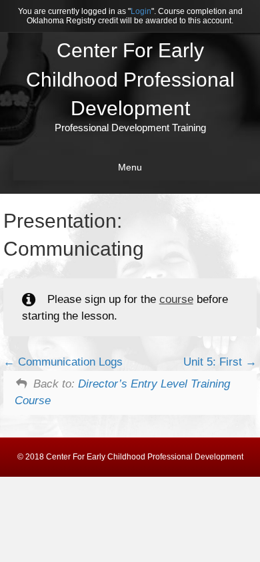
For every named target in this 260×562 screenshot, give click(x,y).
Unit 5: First (214, 362)
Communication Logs (69, 362)
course (176, 299)
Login (141, 11)
